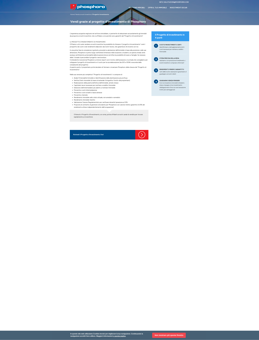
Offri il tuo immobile (157, 8)
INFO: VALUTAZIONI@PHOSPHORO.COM (174, 2)
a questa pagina (119, 336)
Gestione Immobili (137, 8)
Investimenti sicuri (178, 8)
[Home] (88, 7)
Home (72, 14)
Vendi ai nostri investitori (83, 14)
